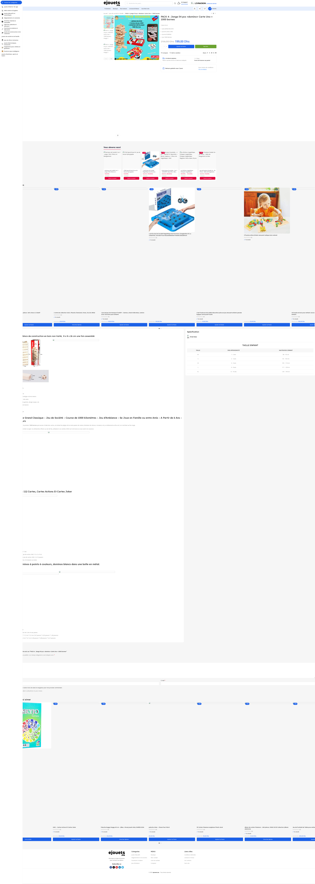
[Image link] (116, 853)
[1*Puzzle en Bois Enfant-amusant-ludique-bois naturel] (267, 211)
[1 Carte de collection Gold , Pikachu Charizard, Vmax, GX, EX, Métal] (77, 249)
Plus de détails (202, 69)
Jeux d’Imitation (135, 863)
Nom (7, 680)
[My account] (194, 8)
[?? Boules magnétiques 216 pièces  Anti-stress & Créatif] (29, 249)
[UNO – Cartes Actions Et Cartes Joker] (76, 764)
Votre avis (8, 661)
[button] (106, 59)
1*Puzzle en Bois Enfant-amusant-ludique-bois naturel (260, 235)
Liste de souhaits (155, 860)
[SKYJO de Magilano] (28, 725)
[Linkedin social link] (214, 53)
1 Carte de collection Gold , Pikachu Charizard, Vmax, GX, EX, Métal (74, 312)
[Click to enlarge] (118, 135)
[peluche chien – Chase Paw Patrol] (172, 764)
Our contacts (187, 860)
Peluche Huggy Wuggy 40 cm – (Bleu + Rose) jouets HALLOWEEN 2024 (122, 827)
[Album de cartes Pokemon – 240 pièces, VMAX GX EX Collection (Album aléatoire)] (268, 764)
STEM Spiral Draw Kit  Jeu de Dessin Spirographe (131, 171)
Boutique (153, 855)
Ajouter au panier (181, 46)
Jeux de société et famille (116, 13)
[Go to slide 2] (160, 328)
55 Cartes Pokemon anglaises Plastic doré (210, 827)
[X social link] (210, 53)
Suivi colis (186, 863)
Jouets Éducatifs (135, 855)
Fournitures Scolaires (137, 860)
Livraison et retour (189, 857)
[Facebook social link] (208, 53)
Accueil (105, 13)
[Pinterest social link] (212, 53)
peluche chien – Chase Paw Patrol (159, 827)
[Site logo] (112, 3)
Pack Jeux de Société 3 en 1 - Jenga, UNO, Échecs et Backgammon (112, 171)
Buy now (205, 46)
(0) (61, 315)
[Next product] (215, 13)
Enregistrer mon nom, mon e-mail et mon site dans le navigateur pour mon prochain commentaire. (34, 687)
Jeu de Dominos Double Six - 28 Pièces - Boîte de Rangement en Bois (207, 171)
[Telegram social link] (216, 53)
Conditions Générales (190, 855)
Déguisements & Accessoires (139, 857)
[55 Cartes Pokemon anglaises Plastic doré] (220, 764)
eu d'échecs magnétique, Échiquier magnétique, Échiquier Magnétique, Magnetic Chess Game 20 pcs (188, 171)
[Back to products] (213, 13)
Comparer (153, 863)
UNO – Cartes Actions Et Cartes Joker (64, 827)
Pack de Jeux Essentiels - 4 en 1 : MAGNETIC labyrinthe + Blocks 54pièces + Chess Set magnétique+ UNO (169, 171)
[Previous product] (211, 13)
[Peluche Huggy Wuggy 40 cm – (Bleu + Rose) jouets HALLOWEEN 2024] (124, 764)
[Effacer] (170, 3)
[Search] (175, 3)
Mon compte (154, 857)
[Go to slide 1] (159, 328)
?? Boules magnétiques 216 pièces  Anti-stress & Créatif (23, 312)
